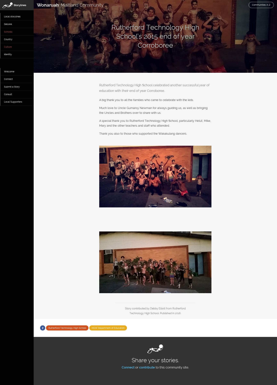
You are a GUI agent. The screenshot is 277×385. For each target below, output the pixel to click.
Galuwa (8, 24)
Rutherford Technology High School (67, 328)
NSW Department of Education (108, 328)
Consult (8, 94)
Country (8, 39)
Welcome (9, 71)
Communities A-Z (261, 5)
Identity (8, 54)
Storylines (20, 5)
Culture (8, 47)
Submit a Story (12, 86)
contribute (147, 367)
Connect (8, 79)
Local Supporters (13, 101)
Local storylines (12, 16)
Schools (8, 31)
